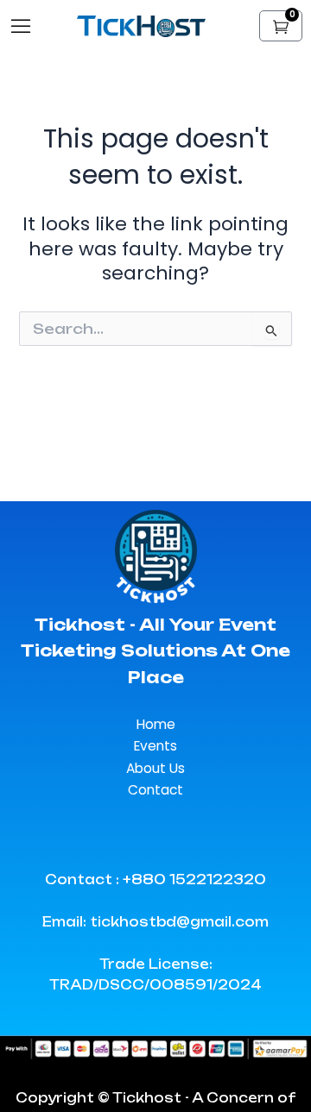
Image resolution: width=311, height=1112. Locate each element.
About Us (155, 768)
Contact (155, 790)
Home (155, 724)
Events (155, 746)
